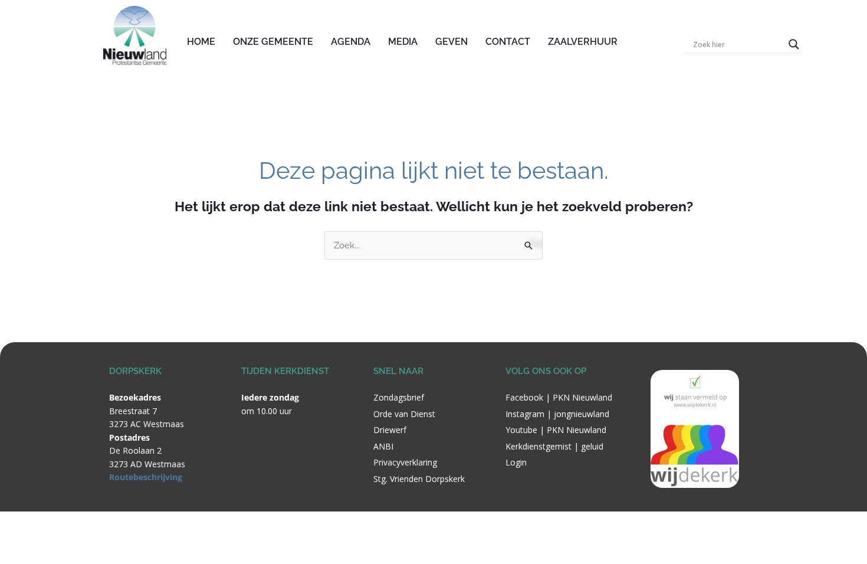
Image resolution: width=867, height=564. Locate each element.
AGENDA (350, 41)
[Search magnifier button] (794, 44)
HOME (201, 41)
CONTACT (507, 41)
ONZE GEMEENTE (273, 41)
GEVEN (451, 41)
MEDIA (403, 41)
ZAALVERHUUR (583, 41)
